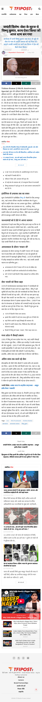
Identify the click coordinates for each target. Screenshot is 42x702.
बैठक (37, 14)
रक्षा (20, 14)
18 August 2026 (9, 495)
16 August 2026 (9, 531)
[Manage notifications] (36, 689)
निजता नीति (21, 689)
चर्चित (6, 486)
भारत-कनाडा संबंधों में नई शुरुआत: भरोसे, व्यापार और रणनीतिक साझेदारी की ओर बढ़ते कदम (21, 491)
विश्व (25, 14)
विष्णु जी (22, 197)
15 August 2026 (9, 568)
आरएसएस (5, 424)
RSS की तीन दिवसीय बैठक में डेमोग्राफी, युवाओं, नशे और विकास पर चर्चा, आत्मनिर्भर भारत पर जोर (20, 148)
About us (21, 677)
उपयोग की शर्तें (21, 686)
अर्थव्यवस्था (12, 14)
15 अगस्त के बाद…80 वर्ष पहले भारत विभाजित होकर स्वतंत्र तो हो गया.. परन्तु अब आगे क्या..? (20, 158)
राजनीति (4, 14)
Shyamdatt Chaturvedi (16, 52)
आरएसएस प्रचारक (14, 424)
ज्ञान (31, 14)
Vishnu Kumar (27, 421)
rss (8, 421)
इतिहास (7, 523)
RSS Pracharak (16, 421)
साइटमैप (21, 692)
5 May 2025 (31, 52)
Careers (21, 680)
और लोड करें (21, 165)
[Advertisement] (21, 2)
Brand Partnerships (21, 683)
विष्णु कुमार (24, 424)
